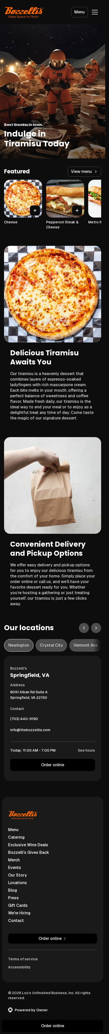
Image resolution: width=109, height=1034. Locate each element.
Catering (16, 837)
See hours (86, 750)
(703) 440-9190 (24, 720)
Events (14, 867)
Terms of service (23, 959)
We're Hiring (19, 913)
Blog (12, 890)
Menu (79, 12)
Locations (17, 882)
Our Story (17, 875)
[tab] (18, 645)
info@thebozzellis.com (30, 731)
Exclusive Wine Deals (28, 844)
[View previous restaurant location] (84, 628)
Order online (52, 764)
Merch (14, 860)
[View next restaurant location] (96, 628)
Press (13, 897)
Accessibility (19, 967)
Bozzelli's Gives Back (28, 852)
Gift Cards (18, 905)
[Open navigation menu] (95, 12)
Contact (16, 920)
